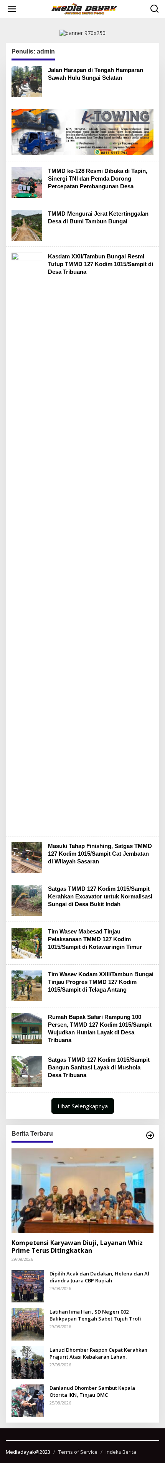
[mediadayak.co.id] (84, 8)
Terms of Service (77, 1451)
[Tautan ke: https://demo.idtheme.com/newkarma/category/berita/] (150, 1135)
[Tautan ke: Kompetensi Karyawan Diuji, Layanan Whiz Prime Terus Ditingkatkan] (82, 1190)
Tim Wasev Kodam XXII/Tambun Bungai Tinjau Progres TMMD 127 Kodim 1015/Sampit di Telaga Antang (100, 982)
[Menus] (12, 9)
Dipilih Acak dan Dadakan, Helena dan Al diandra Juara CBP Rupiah (99, 1277)
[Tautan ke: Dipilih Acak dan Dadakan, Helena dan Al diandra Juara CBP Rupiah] (28, 1285)
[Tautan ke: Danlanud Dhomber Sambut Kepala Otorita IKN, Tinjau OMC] (28, 1399)
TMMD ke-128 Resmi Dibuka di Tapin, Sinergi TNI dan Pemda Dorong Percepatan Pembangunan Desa (97, 178)
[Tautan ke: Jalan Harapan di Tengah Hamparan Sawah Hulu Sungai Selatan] (27, 80)
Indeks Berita (121, 1451)
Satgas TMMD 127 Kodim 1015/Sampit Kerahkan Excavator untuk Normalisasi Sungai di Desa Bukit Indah (100, 896)
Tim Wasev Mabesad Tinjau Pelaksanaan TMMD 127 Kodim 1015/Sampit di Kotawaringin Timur (95, 939)
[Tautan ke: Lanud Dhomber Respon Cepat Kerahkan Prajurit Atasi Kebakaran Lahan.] (28, 1361)
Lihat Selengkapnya (83, 1106)
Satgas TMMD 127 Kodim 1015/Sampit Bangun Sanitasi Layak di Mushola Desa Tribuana (99, 1067)
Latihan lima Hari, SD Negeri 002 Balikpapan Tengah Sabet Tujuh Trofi (95, 1315)
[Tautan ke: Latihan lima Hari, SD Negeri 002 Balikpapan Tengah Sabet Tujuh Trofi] (28, 1323)
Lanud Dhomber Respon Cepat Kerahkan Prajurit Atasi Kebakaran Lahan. (98, 1353)
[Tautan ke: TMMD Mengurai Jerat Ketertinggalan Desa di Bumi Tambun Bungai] (27, 224)
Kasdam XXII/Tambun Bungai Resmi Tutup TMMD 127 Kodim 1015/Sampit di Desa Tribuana (100, 264)
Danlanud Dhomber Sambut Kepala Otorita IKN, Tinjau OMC (92, 1391)
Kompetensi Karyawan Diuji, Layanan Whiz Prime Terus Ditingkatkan (77, 1247)
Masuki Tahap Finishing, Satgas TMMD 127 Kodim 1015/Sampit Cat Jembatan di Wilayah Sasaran (100, 854)
